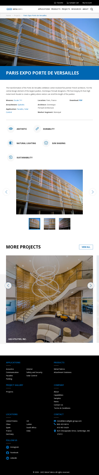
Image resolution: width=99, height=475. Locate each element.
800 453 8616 (63, 424)
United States (12, 421)
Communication (12, 372)
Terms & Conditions (62, 408)
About (85, 9)
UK (27, 421)
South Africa (31, 427)
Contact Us (58, 405)
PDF (80, 100)
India (28, 431)
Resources (76, 9)
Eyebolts (21, 104)
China (8, 424)
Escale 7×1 (18, 100)
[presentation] (8, 285)
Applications (44, 9)
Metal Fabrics (59, 369)
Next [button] (92, 192)
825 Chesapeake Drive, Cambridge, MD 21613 (73, 432)
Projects (66, 9)
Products (55, 9)
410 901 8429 (63, 427)
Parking (9, 379)
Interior (29, 369)
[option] (49, 192)
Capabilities (58, 395)
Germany (10, 434)
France (9, 431)
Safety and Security (34, 372)
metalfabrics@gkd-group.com (69, 421)
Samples (57, 398)
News (56, 401)
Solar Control (31, 375)
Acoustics (10, 369)
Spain (8, 427)
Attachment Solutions (62, 372)
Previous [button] (6, 192)
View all (86, 247)
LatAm (29, 424)
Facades (20, 109)
